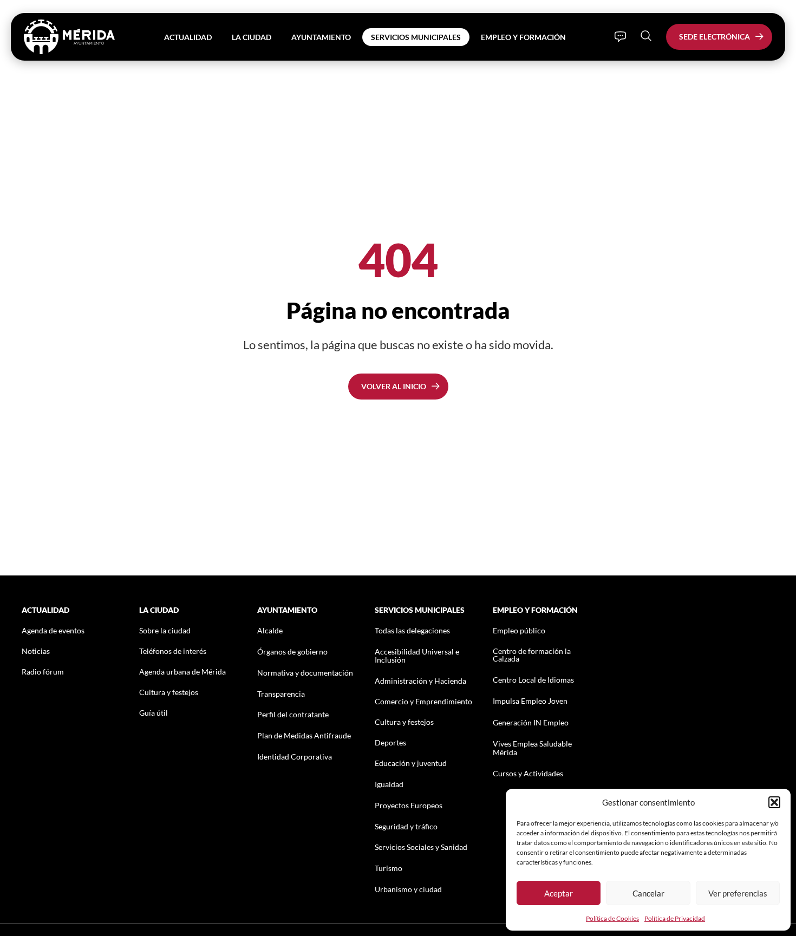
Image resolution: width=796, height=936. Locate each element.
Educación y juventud (411, 763)
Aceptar (558, 893)
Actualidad (188, 37)
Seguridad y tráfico (406, 826)
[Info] (620, 36)
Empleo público (519, 630)
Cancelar (648, 893)
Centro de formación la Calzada (532, 654)
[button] (774, 802)
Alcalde (270, 630)
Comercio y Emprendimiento (423, 701)
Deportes (390, 742)
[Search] (646, 35)
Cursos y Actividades (528, 773)
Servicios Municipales (416, 37)
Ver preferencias (737, 893)
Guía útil (153, 712)
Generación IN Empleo (531, 722)
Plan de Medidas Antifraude (304, 735)
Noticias (36, 651)
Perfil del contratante (293, 714)
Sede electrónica (714, 36)
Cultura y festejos (168, 692)
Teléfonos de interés (172, 651)
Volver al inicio (393, 386)
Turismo (388, 868)
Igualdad (389, 784)
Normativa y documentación (305, 672)
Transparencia (281, 693)
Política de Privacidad (674, 918)
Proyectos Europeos (408, 805)
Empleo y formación (523, 37)
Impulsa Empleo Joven (530, 700)
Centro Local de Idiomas (533, 679)
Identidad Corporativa (294, 756)
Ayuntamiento (321, 37)
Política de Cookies (612, 918)
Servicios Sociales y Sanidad (421, 847)
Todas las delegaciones (412, 630)
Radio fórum (43, 671)
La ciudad (251, 37)
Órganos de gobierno (292, 651)
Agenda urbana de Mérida (182, 671)
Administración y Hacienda (420, 680)
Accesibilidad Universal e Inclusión (417, 655)
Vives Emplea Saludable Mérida (532, 747)
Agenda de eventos (53, 630)
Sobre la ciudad (165, 630)
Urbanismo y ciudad (408, 889)
